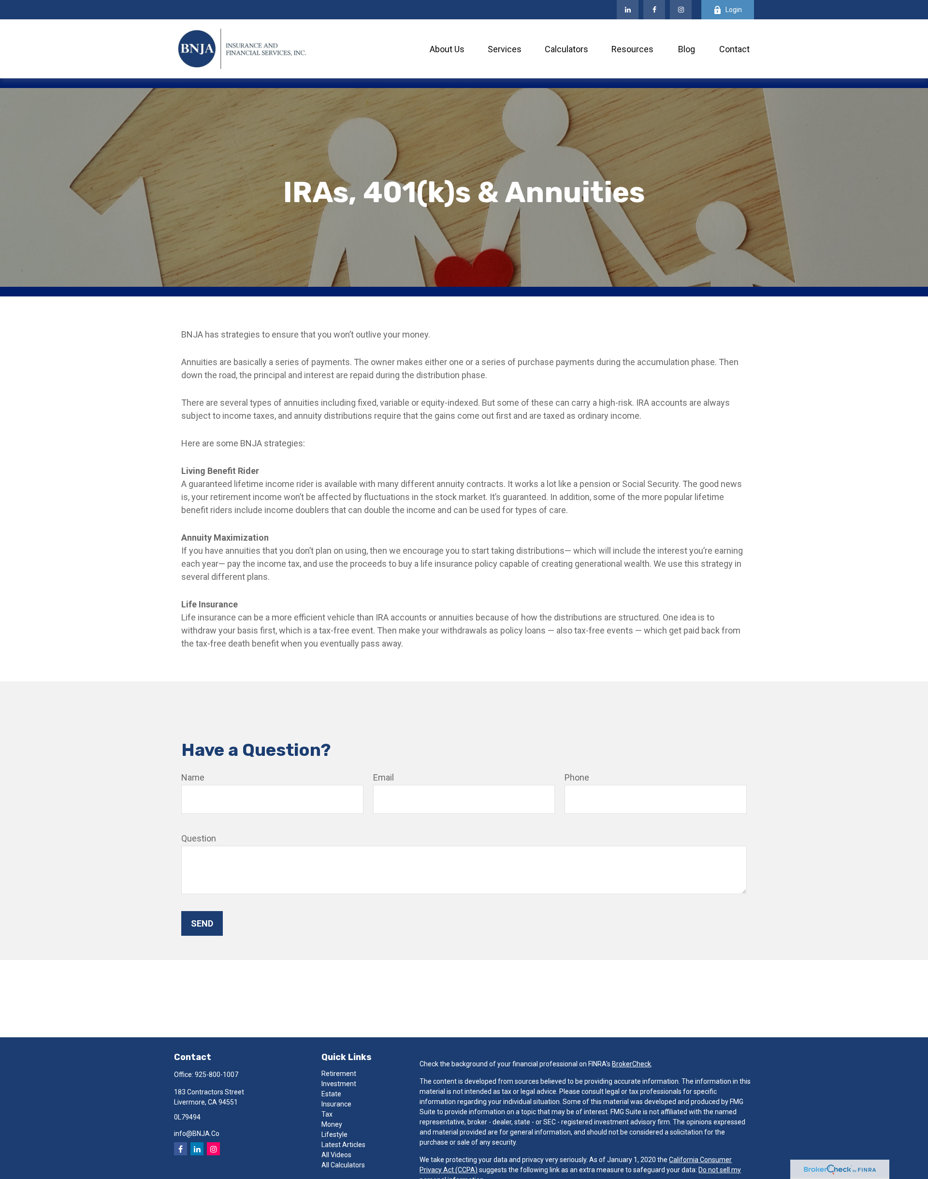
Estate (331, 1094)
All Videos (336, 1155)
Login (733, 10)
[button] (447, 49)
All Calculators (343, 1165)
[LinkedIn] (627, 9)
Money (331, 1124)
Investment (338, 1084)
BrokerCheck (631, 1064)
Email (383, 777)
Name (192, 777)
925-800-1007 (216, 1074)
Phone (577, 777)
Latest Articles (343, 1145)
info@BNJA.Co (196, 1133)
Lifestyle (334, 1134)
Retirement (338, 1073)
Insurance (336, 1104)
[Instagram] (213, 1148)
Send (202, 923)
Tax (327, 1114)
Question (198, 838)
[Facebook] (654, 9)
